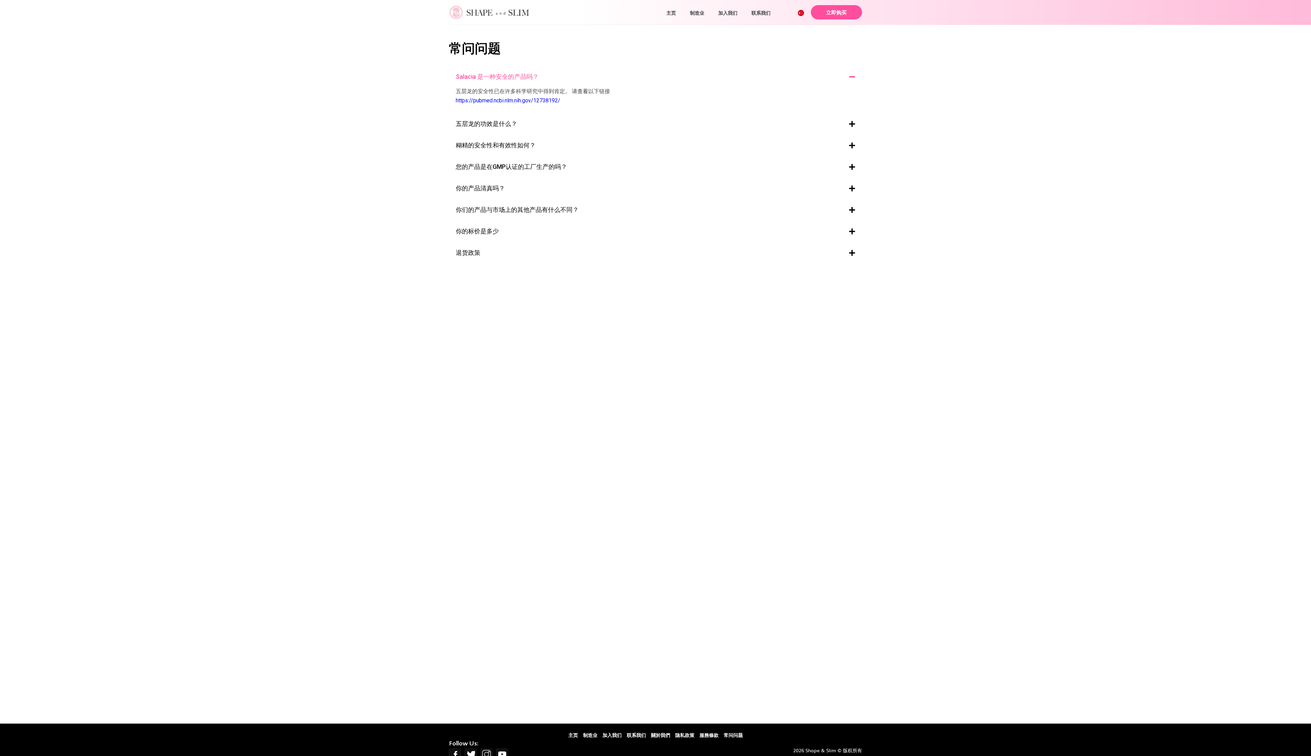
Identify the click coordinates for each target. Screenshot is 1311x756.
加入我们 (727, 12)
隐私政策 (684, 734)
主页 (671, 12)
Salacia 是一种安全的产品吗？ (497, 77)
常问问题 (733, 734)
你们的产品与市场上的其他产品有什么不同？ (517, 210)
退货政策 (468, 253)
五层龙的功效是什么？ (486, 124)
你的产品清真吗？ (480, 188)
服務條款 (709, 734)
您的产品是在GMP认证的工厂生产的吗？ (511, 167)
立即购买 (836, 12)
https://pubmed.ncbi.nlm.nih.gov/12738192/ (508, 100)
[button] (655, 78)
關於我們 (660, 734)
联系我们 (761, 12)
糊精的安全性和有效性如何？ (496, 145)
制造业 (697, 12)
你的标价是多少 (477, 231)
